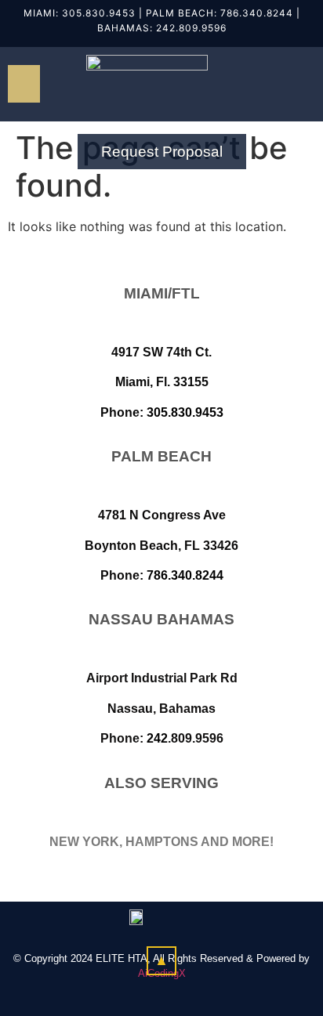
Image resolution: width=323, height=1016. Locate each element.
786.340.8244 (256, 13)
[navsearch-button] (280, 83)
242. (167, 28)
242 (157, 738)
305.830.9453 (99, 13)
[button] (24, 84)
